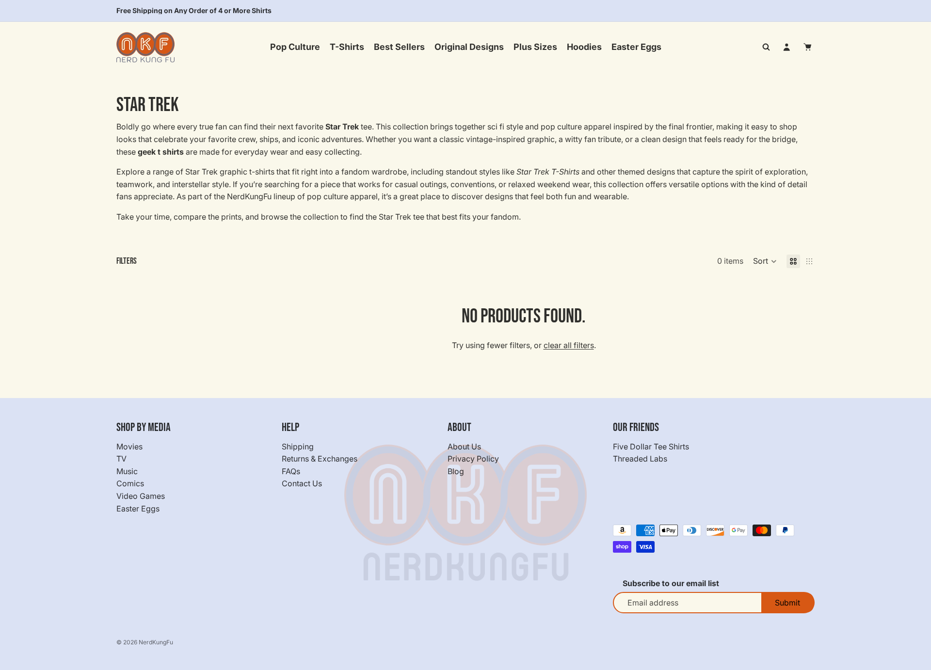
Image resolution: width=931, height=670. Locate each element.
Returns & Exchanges (319, 458)
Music (127, 471)
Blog (456, 471)
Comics (130, 484)
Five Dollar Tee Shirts (651, 446)
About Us (464, 446)
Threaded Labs (640, 458)
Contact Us (302, 484)
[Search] (766, 47)
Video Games (140, 496)
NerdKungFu (156, 642)
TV (121, 458)
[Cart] (808, 47)
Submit (787, 602)
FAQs (291, 471)
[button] (765, 261)
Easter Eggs (138, 508)
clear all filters (569, 345)
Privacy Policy (473, 458)
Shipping (298, 446)
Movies (129, 446)
